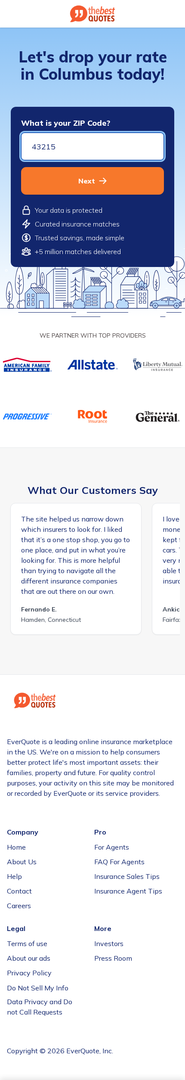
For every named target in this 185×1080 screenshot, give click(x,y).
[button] (92, 181)
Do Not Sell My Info (37, 988)
